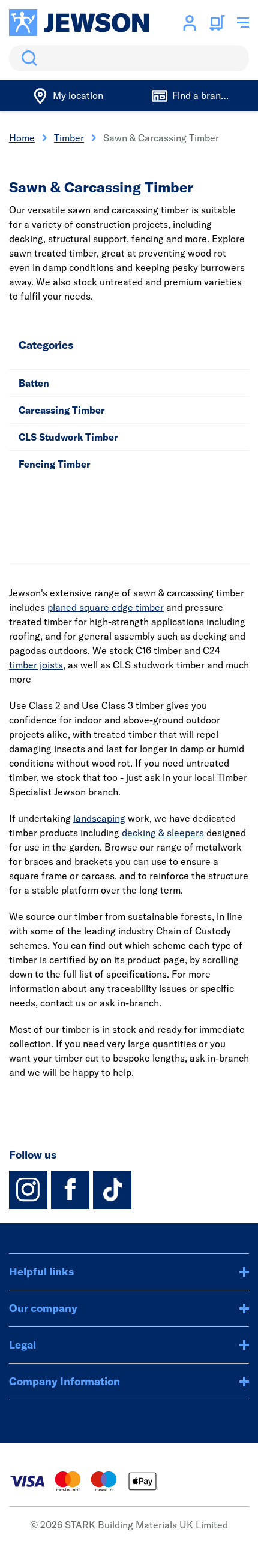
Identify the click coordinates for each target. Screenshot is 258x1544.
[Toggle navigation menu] (243, 23)
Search (27, 58)
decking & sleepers (163, 833)
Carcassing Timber (62, 410)
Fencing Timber (55, 464)
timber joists (36, 665)
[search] (129, 58)
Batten (34, 383)
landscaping (99, 818)
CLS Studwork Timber (68, 437)
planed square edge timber (105, 607)
